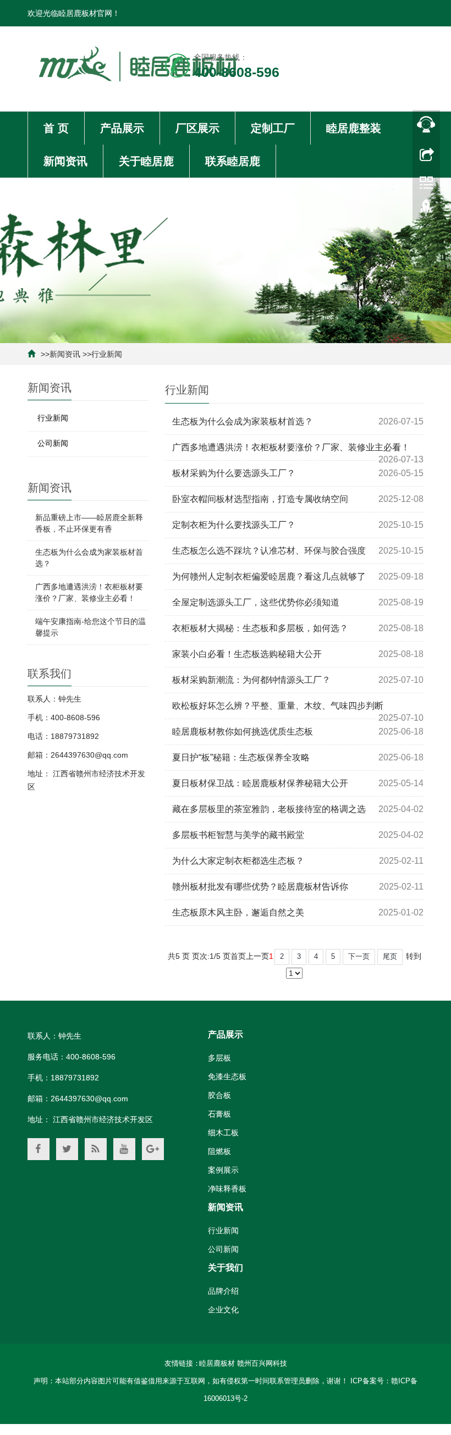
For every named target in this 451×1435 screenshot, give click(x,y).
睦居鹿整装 (353, 128)
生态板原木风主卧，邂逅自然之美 (238, 912)
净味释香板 (227, 1188)
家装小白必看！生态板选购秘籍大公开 (247, 654)
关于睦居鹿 (146, 161)
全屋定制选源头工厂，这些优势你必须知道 (255, 602)
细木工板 (223, 1132)
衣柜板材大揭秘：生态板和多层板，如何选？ (260, 628)
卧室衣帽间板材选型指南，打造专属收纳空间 (260, 499)
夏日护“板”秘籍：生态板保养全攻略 (241, 757)
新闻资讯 (65, 161)
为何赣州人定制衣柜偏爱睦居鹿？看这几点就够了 (269, 576)
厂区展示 (197, 128)
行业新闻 (106, 354)
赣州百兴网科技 (262, 1363)
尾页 (390, 956)
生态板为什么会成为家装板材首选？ (242, 421)
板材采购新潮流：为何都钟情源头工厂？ (251, 680)
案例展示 (223, 1170)
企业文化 (223, 1309)
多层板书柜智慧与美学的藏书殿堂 (238, 835)
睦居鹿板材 (217, 1363)
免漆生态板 (227, 1076)
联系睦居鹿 (232, 161)
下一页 (359, 956)
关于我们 (225, 1267)
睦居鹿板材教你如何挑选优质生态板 (242, 731)
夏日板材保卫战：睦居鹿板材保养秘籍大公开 (260, 783)
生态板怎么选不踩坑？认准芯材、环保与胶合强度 (269, 550)
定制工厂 (273, 128)
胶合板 (219, 1095)
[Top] (426, 210)
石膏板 (219, 1114)
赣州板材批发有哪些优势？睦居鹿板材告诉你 (260, 886)
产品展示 (122, 128)
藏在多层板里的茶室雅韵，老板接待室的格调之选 (269, 809)
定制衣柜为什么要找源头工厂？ (233, 524)
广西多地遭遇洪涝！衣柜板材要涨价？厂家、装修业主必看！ (291, 447)
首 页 (56, 128)
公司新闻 (52, 443)
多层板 (219, 1057)
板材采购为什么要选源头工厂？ (233, 473)
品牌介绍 (223, 1291)
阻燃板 (219, 1151)
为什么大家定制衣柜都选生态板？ (238, 860)
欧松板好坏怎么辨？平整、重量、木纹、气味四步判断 (277, 705)
